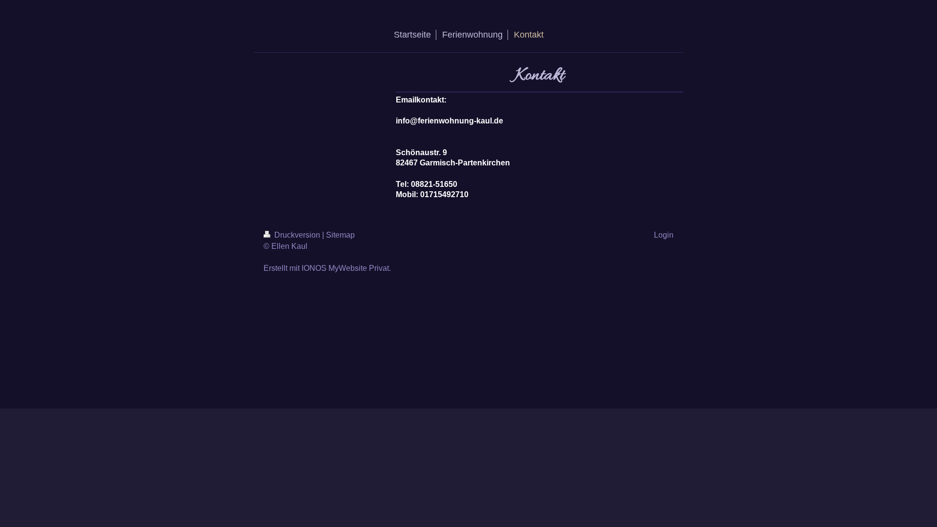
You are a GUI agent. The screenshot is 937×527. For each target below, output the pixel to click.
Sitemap (340, 235)
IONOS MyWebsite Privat (345, 268)
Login (663, 235)
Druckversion (297, 235)
